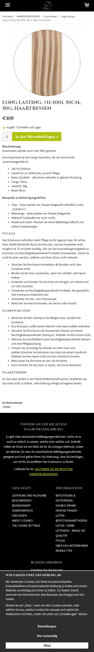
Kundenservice (22, 510)
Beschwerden (21, 500)
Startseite (7, 16)
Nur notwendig (47, 636)
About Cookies (22, 521)
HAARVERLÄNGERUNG (28, 16)
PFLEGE (60, 541)
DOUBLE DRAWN (66, 505)
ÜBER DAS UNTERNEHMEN (72, 546)
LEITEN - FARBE (65, 526)
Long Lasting (67, 16)
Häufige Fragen (66, 510)
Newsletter (64, 551)
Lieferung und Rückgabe (29, 495)
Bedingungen (21, 505)
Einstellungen (47, 626)
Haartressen (50, 16)
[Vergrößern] (47, 63)
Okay (47, 645)
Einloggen (19, 515)
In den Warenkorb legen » (37, 136)
